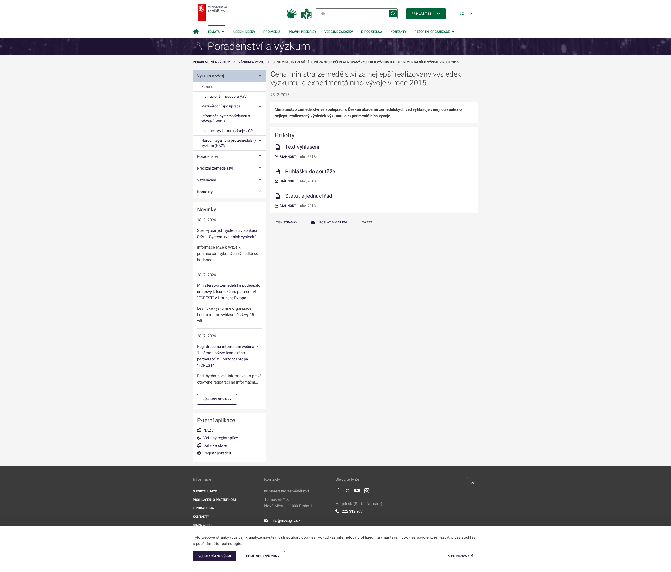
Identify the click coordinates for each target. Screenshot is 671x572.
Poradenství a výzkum (211, 62)
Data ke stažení (216, 445)
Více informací (460, 556)
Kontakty (398, 32)
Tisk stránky (286, 222)
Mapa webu (202, 525)
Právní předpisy (302, 32)
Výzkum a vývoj (251, 62)
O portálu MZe (205, 491)
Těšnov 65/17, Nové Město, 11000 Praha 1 (288, 502)
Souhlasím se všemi (214, 556)
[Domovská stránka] (196, 31)
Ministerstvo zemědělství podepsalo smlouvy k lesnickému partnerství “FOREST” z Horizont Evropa (229, 291)
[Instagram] (366, 491)
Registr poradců (217, 453)
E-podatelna (371, 32)
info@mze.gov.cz (285, 520)
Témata (214, 32)
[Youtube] (357, 491)
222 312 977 (352, 511)
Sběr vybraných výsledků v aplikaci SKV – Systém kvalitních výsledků (227, 233)
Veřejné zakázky (338, 32)
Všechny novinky (217, 399)
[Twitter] (347, 491)
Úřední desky (244, 32)
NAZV (208, 430)
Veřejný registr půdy (220, 437)
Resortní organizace (432, 32)
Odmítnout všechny (262, 556)
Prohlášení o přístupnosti (215, 500)
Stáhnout (287, 157)
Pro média (271, 32)
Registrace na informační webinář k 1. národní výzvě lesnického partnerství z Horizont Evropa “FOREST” (228, 356)
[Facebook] (338, 491)
